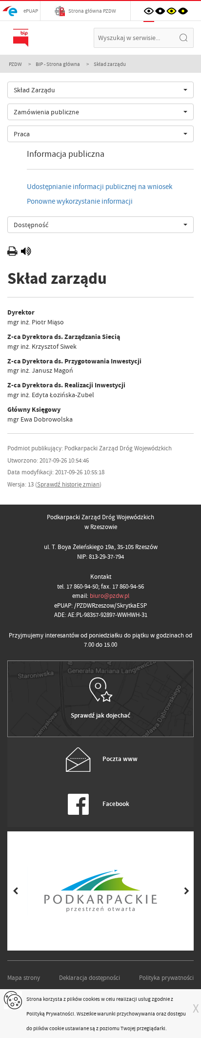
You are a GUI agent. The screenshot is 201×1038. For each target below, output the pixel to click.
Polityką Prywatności (50, 1013)
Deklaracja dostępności (89, 978)
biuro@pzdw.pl (109, 596)
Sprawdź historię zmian (68, 484)
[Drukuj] (13, 252)
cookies (91, 999)
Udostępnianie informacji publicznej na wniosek (99, 186)
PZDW (15, 64)
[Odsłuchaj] (26, 252)
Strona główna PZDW (91, 10)
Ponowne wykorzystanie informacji (80, 201)
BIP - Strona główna (58, 64)
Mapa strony (23, 978)
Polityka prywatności (166, 978)
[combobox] (100, 90)
